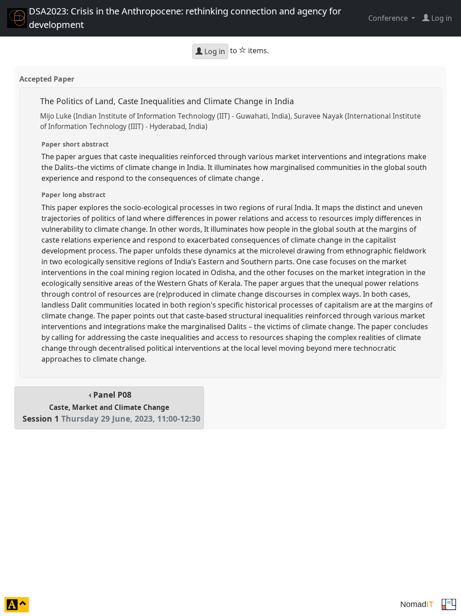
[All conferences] (449, 604)
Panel (111, 406)
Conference (389, 18)
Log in (214, 51)
